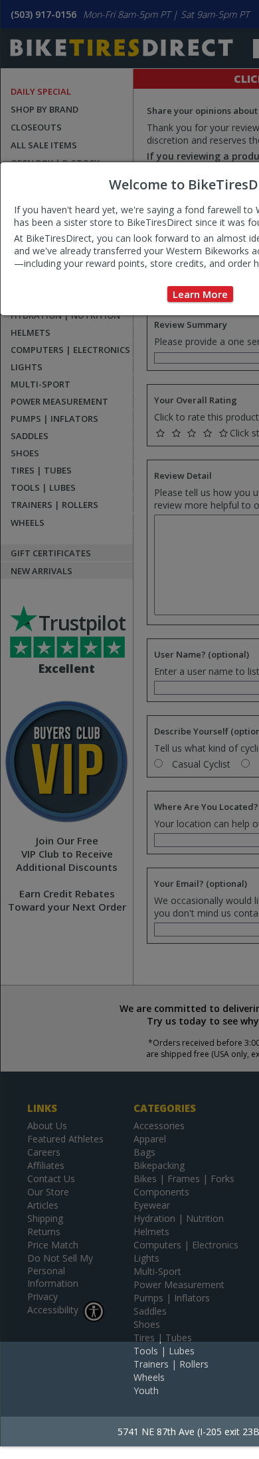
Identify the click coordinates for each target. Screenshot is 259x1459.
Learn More (200, 294)
